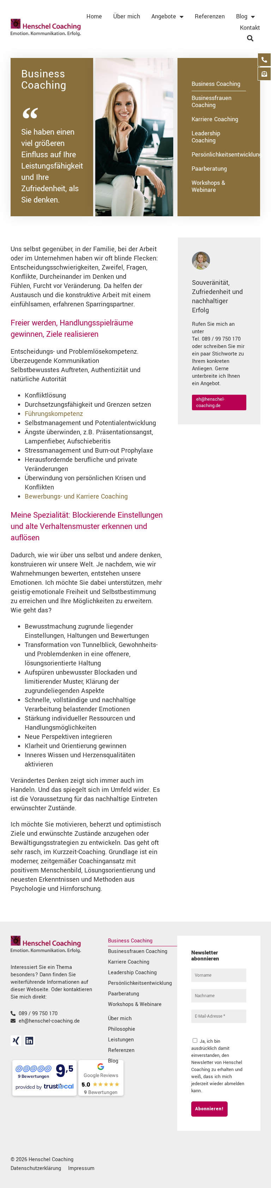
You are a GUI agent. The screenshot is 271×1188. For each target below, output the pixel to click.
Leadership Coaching (206, 137)
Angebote (163, 16)
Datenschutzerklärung (36, 1168)
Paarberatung (209, 169)
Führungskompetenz (54, 413)
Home (94, 16)
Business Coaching (216, 84)
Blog (241, 16)
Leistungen (121, 1039)
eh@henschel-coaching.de (210, 402)
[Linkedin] (29, 1040)
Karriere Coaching (215, 119)
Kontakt (250, 28)
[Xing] (16, 1040)
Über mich (126, 16)
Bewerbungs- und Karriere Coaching (76, 496)
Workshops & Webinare (208, 186)
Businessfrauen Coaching (211, 101)
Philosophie (121, 1029)
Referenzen (210, 16)
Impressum (81, 1168)
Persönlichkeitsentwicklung (219, 155)
